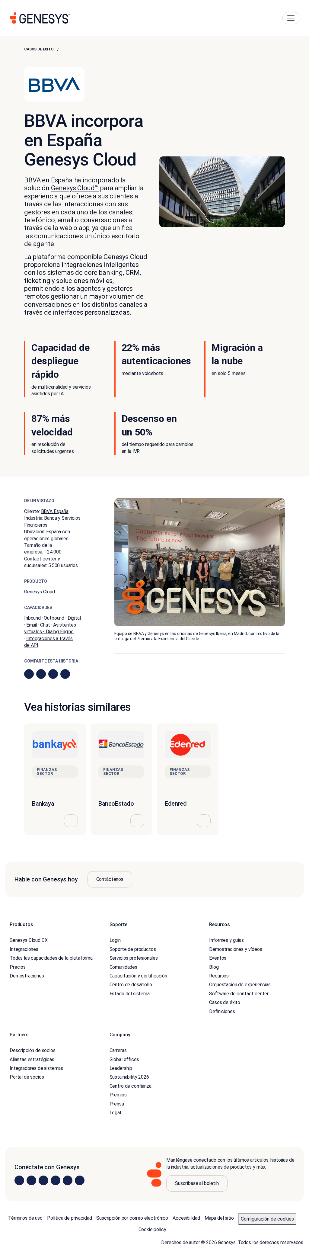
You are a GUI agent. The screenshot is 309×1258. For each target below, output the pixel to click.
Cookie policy (152, 1229)
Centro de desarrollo (131, 984)
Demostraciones (27, 976)
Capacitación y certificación (138, 976)
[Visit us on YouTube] (67, 1180)
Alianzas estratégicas (32, 1059)
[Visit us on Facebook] (55, 1180)
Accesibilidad (186, 1218)
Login (115, 940)
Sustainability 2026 (129, 1077)
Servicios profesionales (134, 958)
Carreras (118, 1050)
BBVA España (54, 511)
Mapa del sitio (219, 1218)
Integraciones (24, 949)
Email (31, 625)
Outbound (54, 618)
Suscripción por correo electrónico (132, 1218)
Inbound (32, 618)
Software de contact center (239, 993)
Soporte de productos (133, 949)
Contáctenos (109, 879)
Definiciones (222, 1011)
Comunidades (123, 967)
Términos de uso (25, 1218)
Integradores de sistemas (36, 1068)
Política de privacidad (69, 1218)
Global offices (124, 1059)
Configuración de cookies (267, 1219)
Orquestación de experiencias (240, 984)
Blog (213, 967)
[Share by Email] (65, 674)
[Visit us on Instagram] (31, 1180)
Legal (115, 1112)
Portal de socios (27, 1077)
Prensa (117, 1103)
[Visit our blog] (79, 1180)
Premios (118, 1095)
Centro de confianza (130, 1086)
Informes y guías (226, 940)
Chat (45, 625)
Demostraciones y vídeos (235, 949)
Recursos (219, 976)
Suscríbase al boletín (197, 1183)
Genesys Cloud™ (75, 188)
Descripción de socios (33, 1050)
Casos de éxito (39, 49)
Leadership (121, 1068)
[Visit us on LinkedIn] (19, 1180)
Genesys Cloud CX (28, 940)
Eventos (217, 958)
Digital (74, 618)
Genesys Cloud (39, 592)
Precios (18, 967)
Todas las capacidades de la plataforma (51, 958)
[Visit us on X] (43, 1180)
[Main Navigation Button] (290, 18)
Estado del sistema (130, 993)
